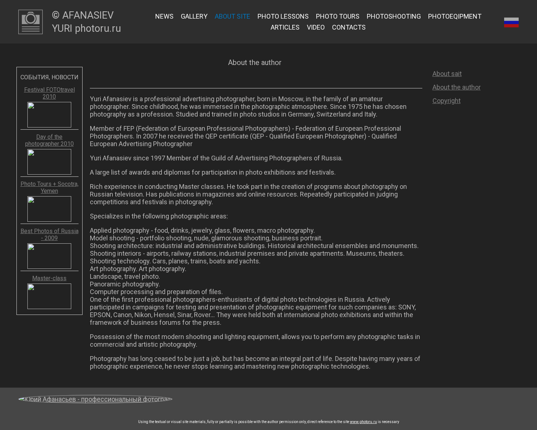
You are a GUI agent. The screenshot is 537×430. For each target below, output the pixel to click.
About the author (457, 87)
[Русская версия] (511, 22)
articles (285, 27)
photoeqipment (454, 16)
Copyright (447, 100)
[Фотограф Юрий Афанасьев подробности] (95, 404)
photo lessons (283, 16)
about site (232, 16)
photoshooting (394, 16)
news (164, 16)
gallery (194, 16)
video (316, 27)
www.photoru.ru (363, 422)
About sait (447, 73)
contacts (349, 27)
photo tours (337, 16)
